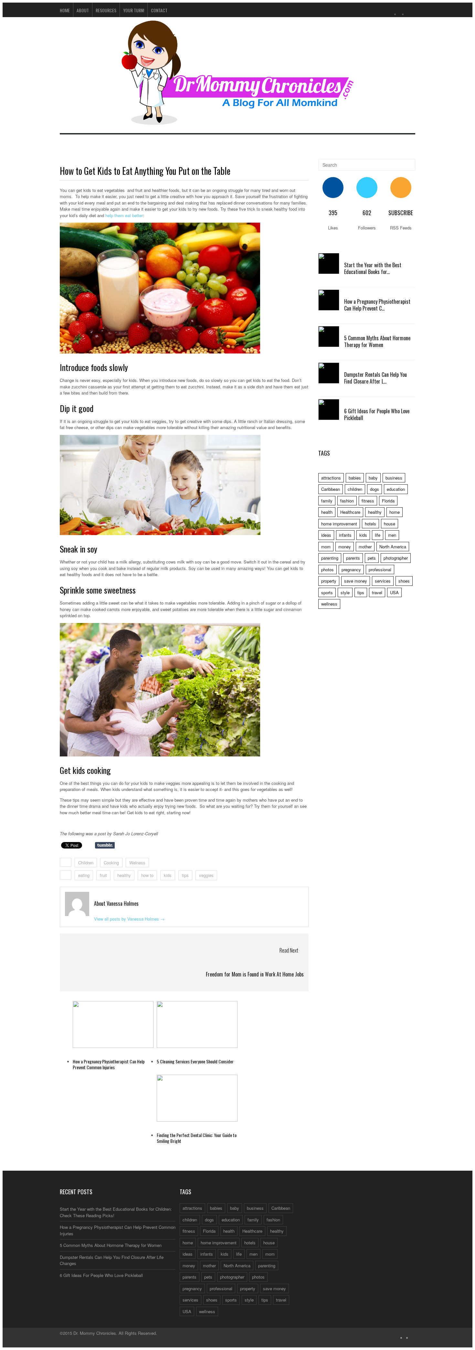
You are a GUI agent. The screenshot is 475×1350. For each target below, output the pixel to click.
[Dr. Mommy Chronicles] (237, 121)
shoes (404, 581)
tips (185, 875)
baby (373, 478)
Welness (137, 863)
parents (353, 558)
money (344, 546)
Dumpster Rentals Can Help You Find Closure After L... (375, 378)
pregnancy (351, 569)
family (326, 501)
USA (394, 592)
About (83, 10)
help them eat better (124, 215)
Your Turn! (133, 10)
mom (326, 546)
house (389, 524)
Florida (388, 501)
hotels (370, 524)
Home (65, 10)
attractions (331, 478)
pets (372, 558)
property (328, 581)
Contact (159, 10)
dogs (374, 489)
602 (367, 212)
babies (355, 478)
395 (333, 212)
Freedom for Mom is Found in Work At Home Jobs (255, 974)
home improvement (339, 524)
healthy (124, 875)
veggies (206, 875)
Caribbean (330, 489)
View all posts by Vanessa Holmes (129, 919)
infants (345, 535)
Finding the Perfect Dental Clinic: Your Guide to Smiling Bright (197, 1138)
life (377, 535)
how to (147, 875)
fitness (368, 501)
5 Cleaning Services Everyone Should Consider (195, 1061)
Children (85, 863)
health (326, 512)
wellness (329, 604)
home (394, 512)
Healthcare (350, 512)
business (393, 478)
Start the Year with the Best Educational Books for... (372, 268)
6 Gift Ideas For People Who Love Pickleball (376, 414)
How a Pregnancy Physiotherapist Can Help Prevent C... (377, 305)
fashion (347, 501)
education (396, 489)
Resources (106, 10)
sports (327, 592)
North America (392, 546)
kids (168, 875)
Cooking (111, 863)
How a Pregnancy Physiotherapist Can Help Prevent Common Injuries (109, 1064)
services (383, 581)
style (345, 592)
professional (380, 569)
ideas (326, 535)
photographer (396, 558)
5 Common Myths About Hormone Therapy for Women (377, 341)
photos (327, 569)
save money (355, 581)
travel (377, 592)
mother (365, 546)
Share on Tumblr (105, 845)
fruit (103, 875)
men (392, 535)
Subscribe (400, 212)
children (355, 489)
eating (84, 875)
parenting (329, 558)
